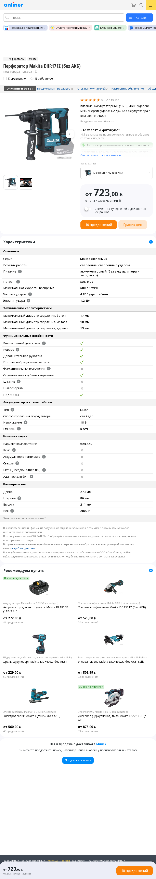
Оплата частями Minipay (71, 28)
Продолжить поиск (78, 760)
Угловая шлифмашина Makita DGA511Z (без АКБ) (112, 607)
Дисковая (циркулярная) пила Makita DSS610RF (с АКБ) (112, 718)
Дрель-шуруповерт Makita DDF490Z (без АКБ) (35, 661)
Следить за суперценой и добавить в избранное (120, 210)
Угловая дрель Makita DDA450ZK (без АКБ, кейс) (111, 661)
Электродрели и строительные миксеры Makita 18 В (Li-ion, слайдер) (114, 657)
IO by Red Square (111, 28)
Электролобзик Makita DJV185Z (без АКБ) (31, 716)
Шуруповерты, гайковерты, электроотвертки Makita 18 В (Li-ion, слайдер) (39, 657)
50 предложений (88, 622)
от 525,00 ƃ (87, 618)
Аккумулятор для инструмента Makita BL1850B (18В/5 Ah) (35, 609)
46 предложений (13, 731)
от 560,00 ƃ (12, 727)
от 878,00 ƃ (87, 727)
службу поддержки (23, 548)
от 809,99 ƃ (87, 672)
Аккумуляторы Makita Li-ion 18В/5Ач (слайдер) (30, 603)
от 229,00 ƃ (12, 672)
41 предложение (13, 622)
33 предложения (88, 676)
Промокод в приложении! (26, 28)
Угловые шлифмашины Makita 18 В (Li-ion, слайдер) (109, 603)
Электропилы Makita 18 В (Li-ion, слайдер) (103, 711)
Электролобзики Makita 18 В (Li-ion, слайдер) (30, 711)
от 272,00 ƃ (12, 618)
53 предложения (88, 731)
